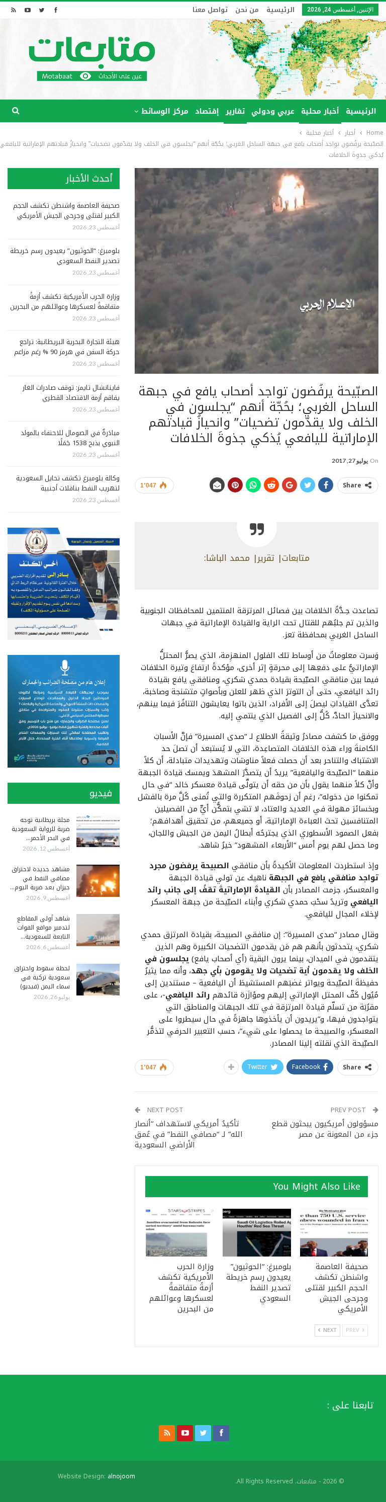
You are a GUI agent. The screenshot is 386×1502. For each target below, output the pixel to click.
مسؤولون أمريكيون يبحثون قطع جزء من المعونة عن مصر (324, 1129)
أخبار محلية (320, 111)
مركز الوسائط (164, 111)
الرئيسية (280, 10)
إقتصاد (207, 111)
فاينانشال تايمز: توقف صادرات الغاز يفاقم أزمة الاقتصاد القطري (71, 392)
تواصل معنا (210, 10)
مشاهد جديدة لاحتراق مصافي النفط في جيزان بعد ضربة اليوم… (40, 878)
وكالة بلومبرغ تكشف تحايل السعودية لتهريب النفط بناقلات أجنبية (68, 483)
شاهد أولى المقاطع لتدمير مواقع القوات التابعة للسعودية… (43, 927)
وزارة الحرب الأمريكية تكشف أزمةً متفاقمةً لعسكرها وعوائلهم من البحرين (65, 301)
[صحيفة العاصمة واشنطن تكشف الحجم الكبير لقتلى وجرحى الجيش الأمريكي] (334, 1233)
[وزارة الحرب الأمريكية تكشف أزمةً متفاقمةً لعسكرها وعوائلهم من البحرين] (180, 1233)
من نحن (247, 10)
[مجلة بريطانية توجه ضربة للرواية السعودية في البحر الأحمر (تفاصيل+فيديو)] (98, 831)
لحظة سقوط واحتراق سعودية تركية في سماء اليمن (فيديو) (42, 977)
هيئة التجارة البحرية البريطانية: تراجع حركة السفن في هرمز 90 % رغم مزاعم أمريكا (67, 352)
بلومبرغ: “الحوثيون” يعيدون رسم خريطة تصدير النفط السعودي (65, 255)
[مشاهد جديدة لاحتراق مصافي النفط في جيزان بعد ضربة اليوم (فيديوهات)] (98, 881)
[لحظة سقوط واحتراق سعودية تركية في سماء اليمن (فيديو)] (98, 980)
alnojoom (121, 1476)
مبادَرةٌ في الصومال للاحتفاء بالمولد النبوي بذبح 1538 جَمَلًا (70, 438)
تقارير (235, 111)
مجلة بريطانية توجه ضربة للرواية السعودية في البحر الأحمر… (41, 829)
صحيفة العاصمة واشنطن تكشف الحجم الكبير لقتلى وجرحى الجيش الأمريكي (66, 210)
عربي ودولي (273, 111)
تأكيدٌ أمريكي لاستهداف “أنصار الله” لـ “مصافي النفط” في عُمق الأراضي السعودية (189, 1134)
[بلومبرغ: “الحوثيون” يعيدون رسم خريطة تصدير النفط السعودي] (257, 1233)
